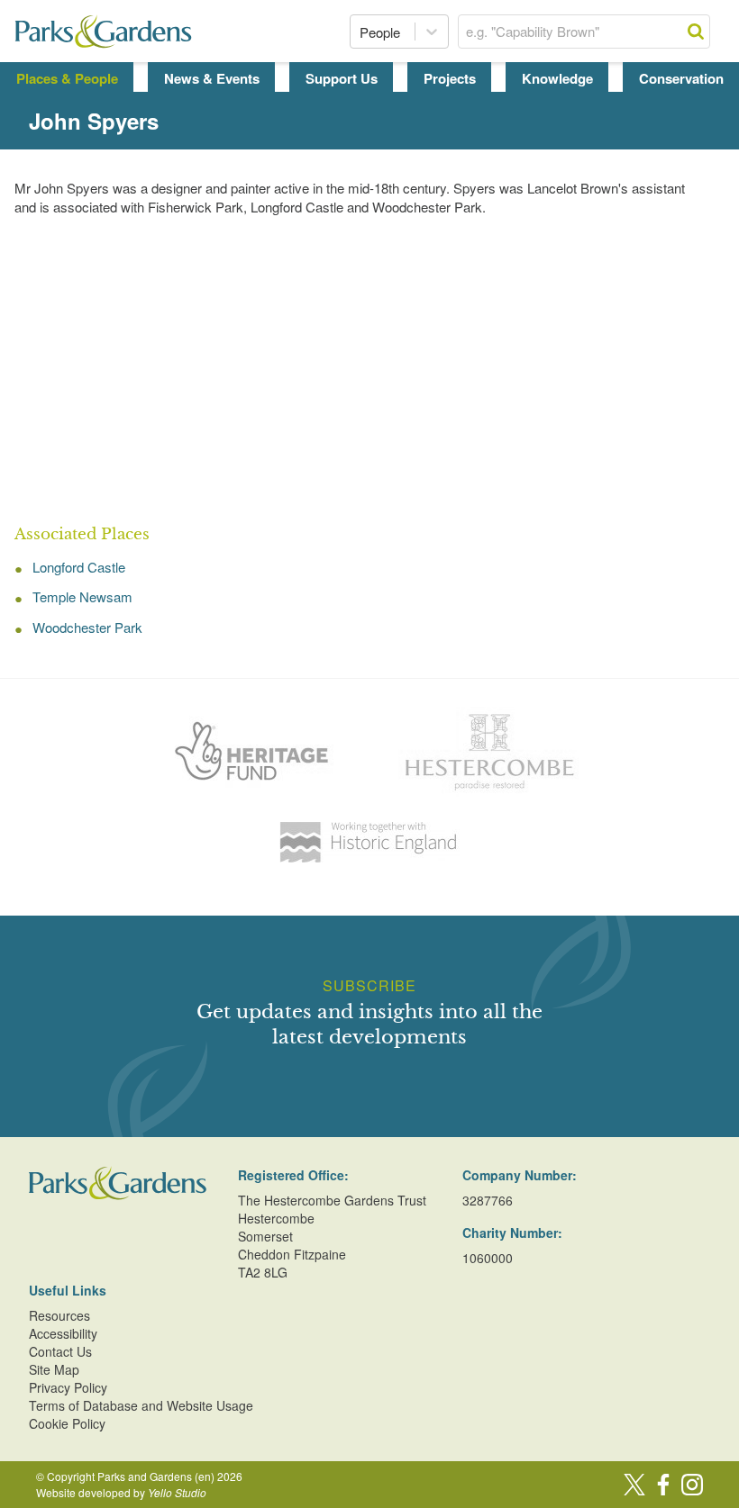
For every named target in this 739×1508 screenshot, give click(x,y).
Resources (59, 1315)
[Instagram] (692, 1484)
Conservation (681, 78)
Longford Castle (78, 566)
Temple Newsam (82, 596)
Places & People (67, 78)
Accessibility (63, 1333)
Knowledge (557, 78)
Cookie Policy (67, 1423)
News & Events (212, 78)
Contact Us (60, 1351)
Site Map (54, 1369)
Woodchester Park (87, 627)
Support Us (342, 78)
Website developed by (121, 1492)
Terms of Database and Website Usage (141, 1405)
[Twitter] (634, 1484)
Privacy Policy (68, 1387)
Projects (450, 78)
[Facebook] (663, 1484)
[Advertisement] (369, 371)
